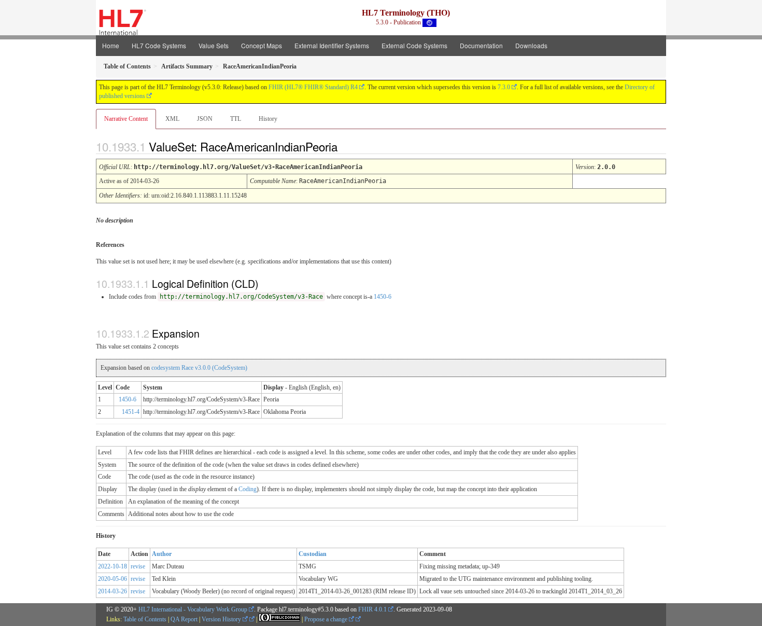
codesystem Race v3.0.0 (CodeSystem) (199, 367)
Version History (222, 619)
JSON (205, 118)
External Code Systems (414, 45)
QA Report (184, 619)
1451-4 (130, 411)
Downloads (531, 45)
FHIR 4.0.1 (372, 609)
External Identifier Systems (331, 45)
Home (110, 45)
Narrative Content (126, 118)
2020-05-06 (112, 578)
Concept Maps (261, 45)
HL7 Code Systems (159, 45)
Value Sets (214, 45)
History (268, 118)
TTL (235, 118)
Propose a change (326, 619)
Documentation (481, 45)
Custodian (313, 554)
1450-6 (382, 296)
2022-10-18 (112, 566)
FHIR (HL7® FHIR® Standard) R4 (313, 87)
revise (138, 566)
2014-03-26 (112, 591)
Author (162, 554)
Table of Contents (144, 619)
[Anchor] (346, 146)
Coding (247, 489)
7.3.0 (504, 87)
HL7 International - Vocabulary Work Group (192, 609)
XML (172, 118)
